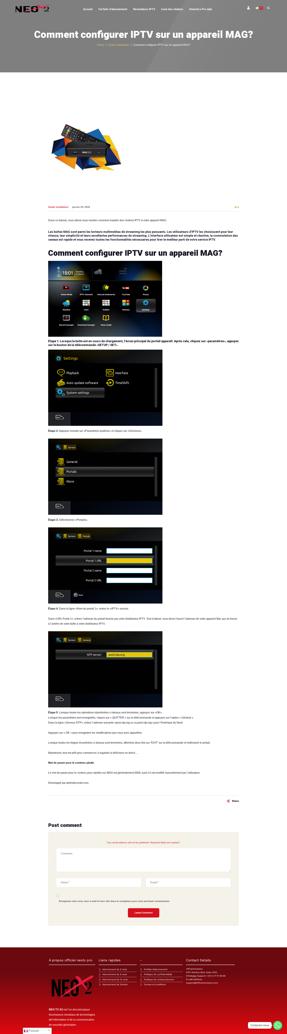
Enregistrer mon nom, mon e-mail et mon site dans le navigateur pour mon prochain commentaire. (114, 901)
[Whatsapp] (277, 1025)
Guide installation (58, 207)
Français (33, 1030)
